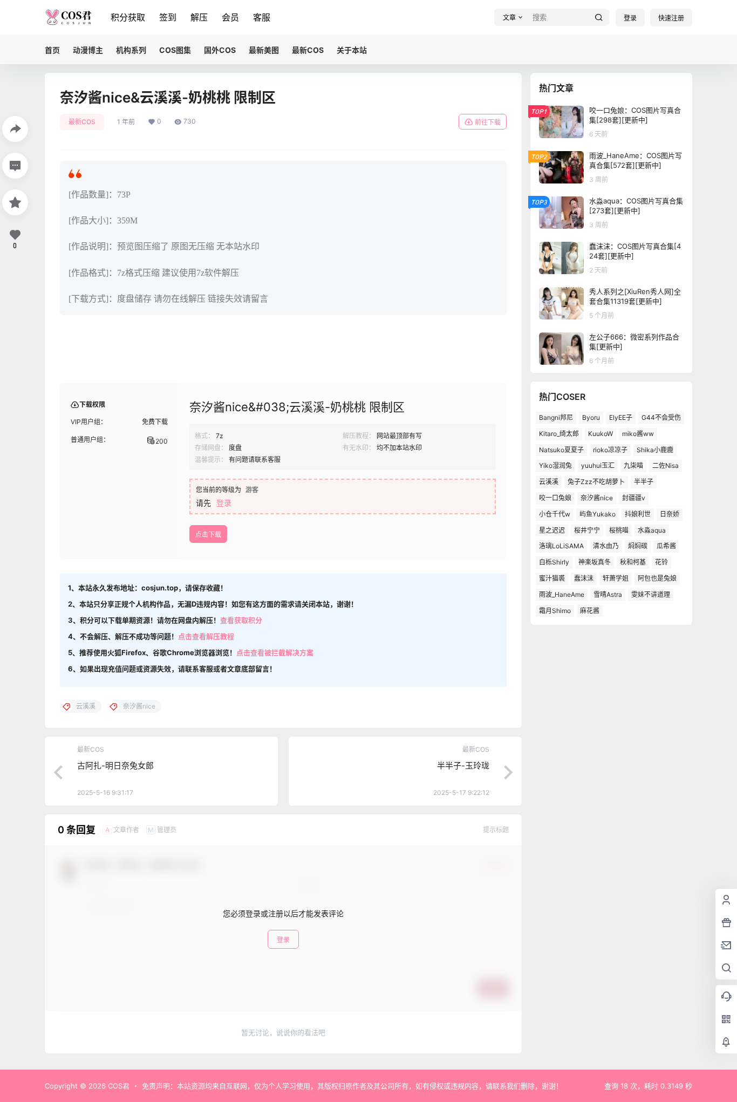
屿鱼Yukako (597, 514)
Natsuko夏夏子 (561, 450)
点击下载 (208, 534)
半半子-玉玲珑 (463, 765)
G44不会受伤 (661, 417)
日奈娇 (669, 514)
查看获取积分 (241, 620)
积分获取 (128, 17)
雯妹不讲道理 (650, 594)
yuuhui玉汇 (598, 465)
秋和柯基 (633, 562)
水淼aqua (652, 530)
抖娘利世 (638, 514)
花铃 (661, 562)
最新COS (82, 122)
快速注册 (671, 18)
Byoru (591, 417)
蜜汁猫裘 (552, 578)
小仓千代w (554, 514)
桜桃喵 (619, 530)
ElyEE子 (620, 417)
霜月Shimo (555, 611)
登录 (630, 18)
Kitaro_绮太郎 (559, 434)
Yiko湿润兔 (555, 465)
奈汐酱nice (597, 498)
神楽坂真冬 (594, 562)
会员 (230, 17)
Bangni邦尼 (556, 417)
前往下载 (488, 122)
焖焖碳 (637, 546)
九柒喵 (633, 465)
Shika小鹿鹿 (655, 450)
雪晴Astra (607, 594)
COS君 (117, 1085)
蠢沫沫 (583, 578)
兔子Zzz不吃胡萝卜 (596, 482)
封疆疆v (633, 498)
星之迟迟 (552, 530)
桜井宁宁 (587, 530)
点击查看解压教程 (206, 636)
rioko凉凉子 (610, 450)
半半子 (643, 482)
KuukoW (600, 434)
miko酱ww (638, 434)
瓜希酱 (666, 546)
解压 (199, 17)
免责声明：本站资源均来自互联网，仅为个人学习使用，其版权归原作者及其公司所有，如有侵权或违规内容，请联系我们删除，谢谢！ (352, 1085)
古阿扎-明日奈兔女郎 (115, 765)
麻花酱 (589, 611)
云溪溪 (548, 482)
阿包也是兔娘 (657, 578)
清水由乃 (606, 546)
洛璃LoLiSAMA (561, 546)
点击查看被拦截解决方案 (274, 652)
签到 (167, 17)
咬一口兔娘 (555, 498)
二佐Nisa (665, 465)
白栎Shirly (554, 562)
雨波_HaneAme (561, 594)
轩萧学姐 (616, 578)
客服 (261, 17)
